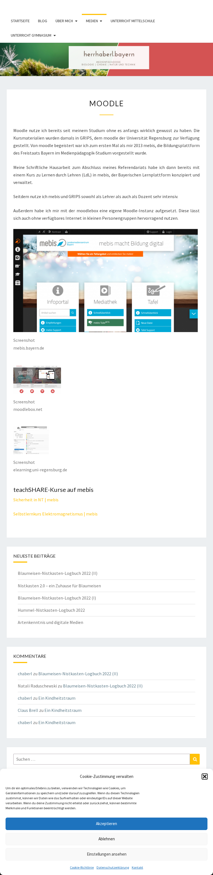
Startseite (20, 20)
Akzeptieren (106, 823)
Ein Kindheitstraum (56, 698)
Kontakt (137, 867)
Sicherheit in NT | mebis (36, 499)
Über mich (64, 20)
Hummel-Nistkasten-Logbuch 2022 (51, 610)
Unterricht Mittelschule (133, 20)
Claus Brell (28, 710)
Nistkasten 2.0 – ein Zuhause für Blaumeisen (59, 585)
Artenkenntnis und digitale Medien (50, 622)
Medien (92, 20)
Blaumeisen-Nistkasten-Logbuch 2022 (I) (57, 598)
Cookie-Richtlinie (82, 867)
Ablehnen (106, 838)
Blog (42, 20)
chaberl (25, 673)
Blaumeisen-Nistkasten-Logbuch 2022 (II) (57, 573)
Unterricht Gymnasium (31, 35)
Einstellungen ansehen (106, 854)
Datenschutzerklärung (113, 867)
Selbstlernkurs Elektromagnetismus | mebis (55, 514)
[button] (204, 776)
